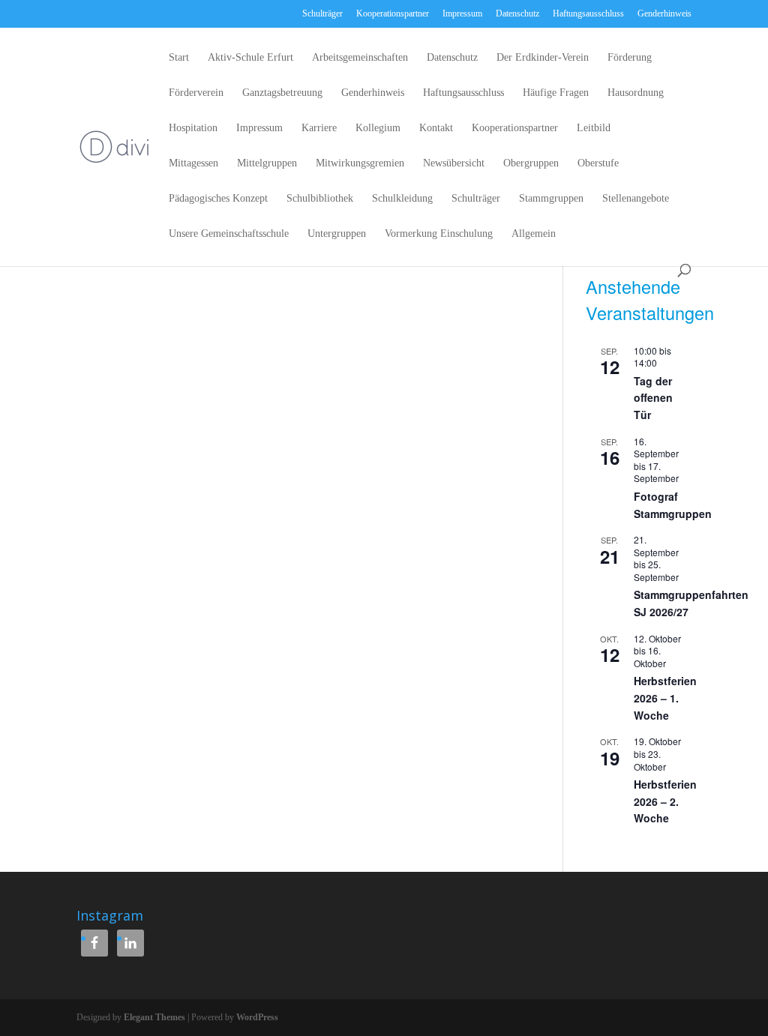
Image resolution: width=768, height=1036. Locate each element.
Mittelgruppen (267, 163)
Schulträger (322, 13)
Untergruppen (337, 234)
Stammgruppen (551, 198)
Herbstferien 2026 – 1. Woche (665, 697)
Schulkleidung (402, 198)
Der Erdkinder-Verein (542, 57)
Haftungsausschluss (588, 13)
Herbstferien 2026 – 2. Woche (665, 801)
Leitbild (593, 128)
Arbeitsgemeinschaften (360, 57)
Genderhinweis (665, 13)
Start (179, 57)
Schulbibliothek (319, 198)
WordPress (257, 1017)
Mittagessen (193, 163)
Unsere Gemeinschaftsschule (229, 234)
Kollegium (378, 128)
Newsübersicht (453, 163)
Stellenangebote (635, 198)
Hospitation (193, 128)
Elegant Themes (154, 1017)
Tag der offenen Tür (653, 397)
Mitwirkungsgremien (360, 163)
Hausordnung (636, 93)
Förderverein (196, 93)
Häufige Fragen (556, 93)
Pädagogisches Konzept (218, 198)
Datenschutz (517, 13)
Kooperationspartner (392, 13)
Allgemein (534, 234)
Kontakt (436, 128)
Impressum (462, 13)
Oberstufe (598, 163)
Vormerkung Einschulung (439, 234)
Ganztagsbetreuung (282, 93)
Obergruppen (531, 163)
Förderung (630, 57)
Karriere (319, 128)
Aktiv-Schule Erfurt (250, 57)
